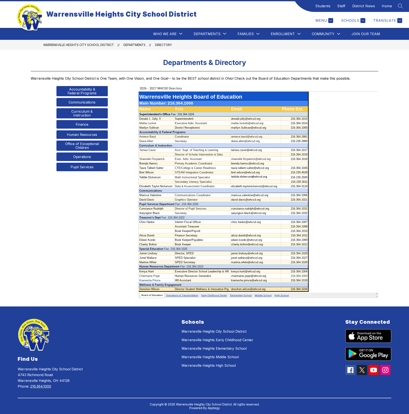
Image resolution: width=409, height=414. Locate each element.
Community (323, 34)
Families (246, 34)
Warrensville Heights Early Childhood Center (217, 340)
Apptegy (214, 408)
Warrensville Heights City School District (78, 45)
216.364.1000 (40, 386)
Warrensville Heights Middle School (210, 357)
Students (322, 6)
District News (363, 6)
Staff (341, 6)
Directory (163, 45)
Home (387, 6)
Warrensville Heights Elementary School (214, 348)
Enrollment (283, 34)
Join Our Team (365, 34)
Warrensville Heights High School (208, 365)
